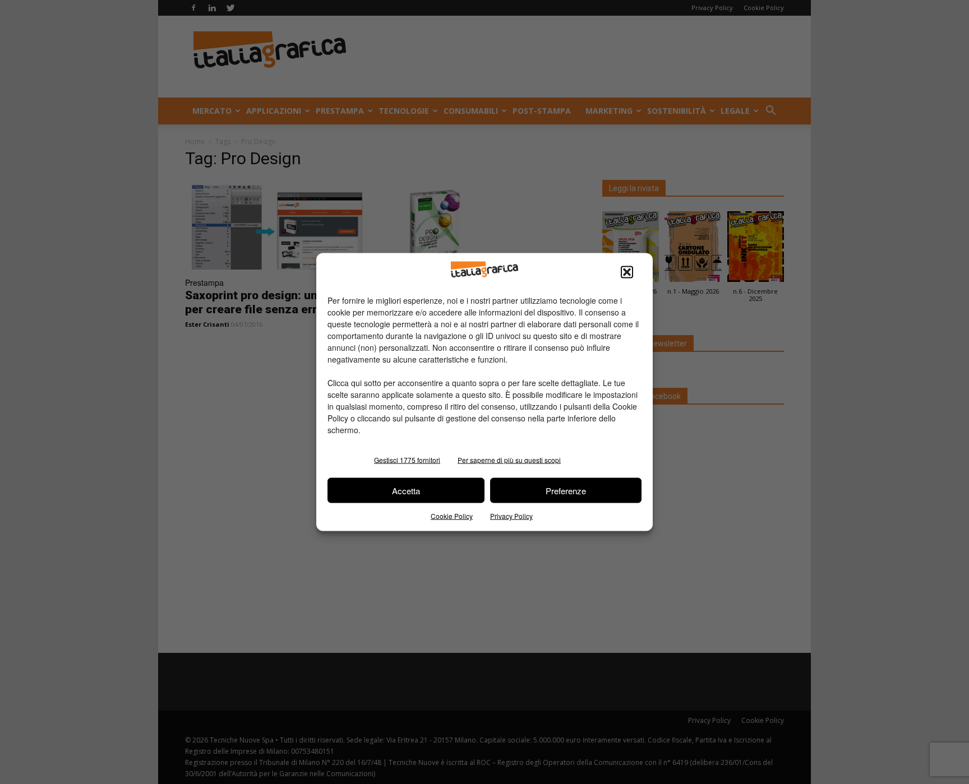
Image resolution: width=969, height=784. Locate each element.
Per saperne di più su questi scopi (509, 460)
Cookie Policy (452, 516)
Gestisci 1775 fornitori (407, 460)
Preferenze (566, 490)
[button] (627, 272)
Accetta (406, 490)
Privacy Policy (511, 516)
